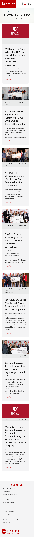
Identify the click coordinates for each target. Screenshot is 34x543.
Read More (8, 79)
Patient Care (7, 500)
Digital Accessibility (9, 511)
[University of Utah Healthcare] (17, 531)
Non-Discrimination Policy (11, 520)
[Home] (8, 4)
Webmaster (7, 522)
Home (3, 12)
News (9, 12)
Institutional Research (10, 494)
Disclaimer (6, 514)
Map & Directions (8, 517)
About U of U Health (9, 489)
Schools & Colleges (9, 502)
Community (6, 491)
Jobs (4, 497)
